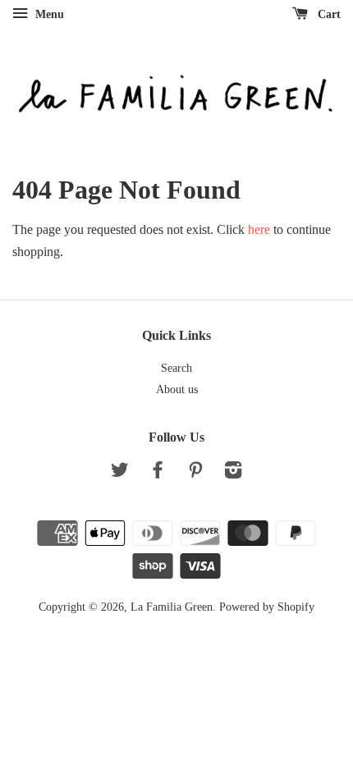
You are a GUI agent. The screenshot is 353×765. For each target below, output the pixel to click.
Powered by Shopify (266, 607)
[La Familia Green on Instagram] (233, 473)
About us (177, 389)
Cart (327, 14)
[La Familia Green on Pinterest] (195, 473)
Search (176, 368)
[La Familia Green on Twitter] (120, 473)
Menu (48, 14)
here (259, 229)
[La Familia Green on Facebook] (158, 473)
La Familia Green (172, 607)
